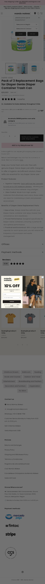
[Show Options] (19, 297)
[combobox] (11, 297)
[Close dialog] (43, 277)
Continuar (12, 301)
